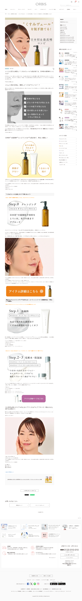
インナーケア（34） (63, 148)
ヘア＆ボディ (38, 579)
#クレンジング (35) (63, 28)
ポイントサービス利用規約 (37, 591)
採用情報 (28, 589)
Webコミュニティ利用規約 (27, 591)
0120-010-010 (71, 549)
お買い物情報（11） (63, 159)
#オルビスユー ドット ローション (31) (67, 38)
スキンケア (29, 9)
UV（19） (61, 145)
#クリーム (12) (62, 33)
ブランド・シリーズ (21, 9)
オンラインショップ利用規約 (16, 591)
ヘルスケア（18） (62, 164)
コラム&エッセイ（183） (64, 157)
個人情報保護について (47, 589)
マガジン (74, 9)
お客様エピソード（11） (63, 162)
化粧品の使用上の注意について (36, 589)
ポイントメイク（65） (64, 143)
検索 (61, 5)
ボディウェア (61, 9)
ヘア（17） (62, 150)
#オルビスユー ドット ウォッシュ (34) (67, 37)
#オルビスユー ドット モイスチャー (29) (67, 40)
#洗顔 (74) (62, 30)
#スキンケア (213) (63, 27)
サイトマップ (68, 591)
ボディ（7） (62, 152)
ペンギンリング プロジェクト (60, 591)
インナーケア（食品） (52, 9)
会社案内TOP (23, 589)
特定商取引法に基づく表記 (56, 589)
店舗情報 (68, 9)
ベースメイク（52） (63, 141)
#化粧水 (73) (62, 32)
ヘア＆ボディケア (43, 9)
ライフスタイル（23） (64, 155)
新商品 (6, 9)
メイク (36, 9)
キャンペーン (12, 9)
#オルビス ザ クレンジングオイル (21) (67, 42)
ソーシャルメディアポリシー (48, 591)
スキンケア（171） (63, 138)
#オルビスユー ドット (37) (65, 35)
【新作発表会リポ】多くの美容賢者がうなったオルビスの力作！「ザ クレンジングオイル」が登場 (24, 479)
